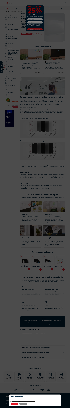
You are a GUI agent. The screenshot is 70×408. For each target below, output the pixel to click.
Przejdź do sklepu (14, 403)
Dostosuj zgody (23, 403)
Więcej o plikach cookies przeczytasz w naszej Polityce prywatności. (23, 401)
